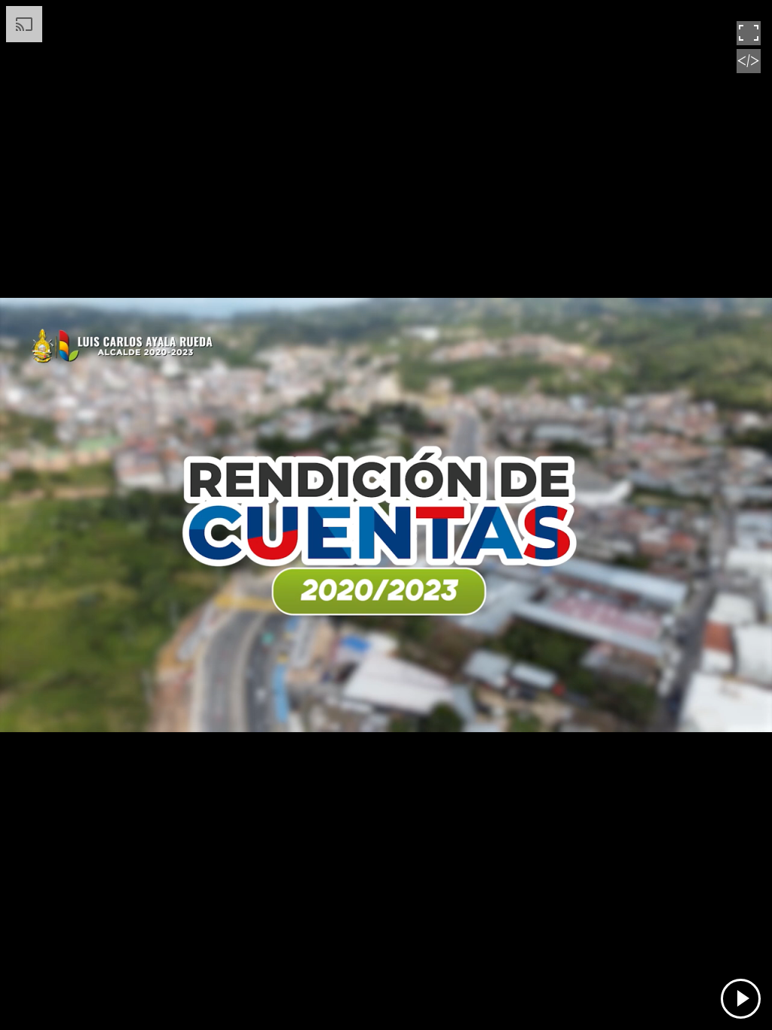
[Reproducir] (740, 998)
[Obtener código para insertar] (749, 69)
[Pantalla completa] (749, 41)
